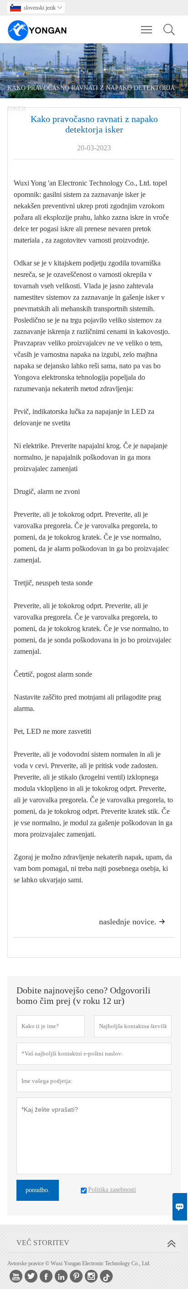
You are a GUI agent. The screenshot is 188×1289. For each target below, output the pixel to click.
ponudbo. (38, 1190)
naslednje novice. (132, 921)
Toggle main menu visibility (146, 29)
